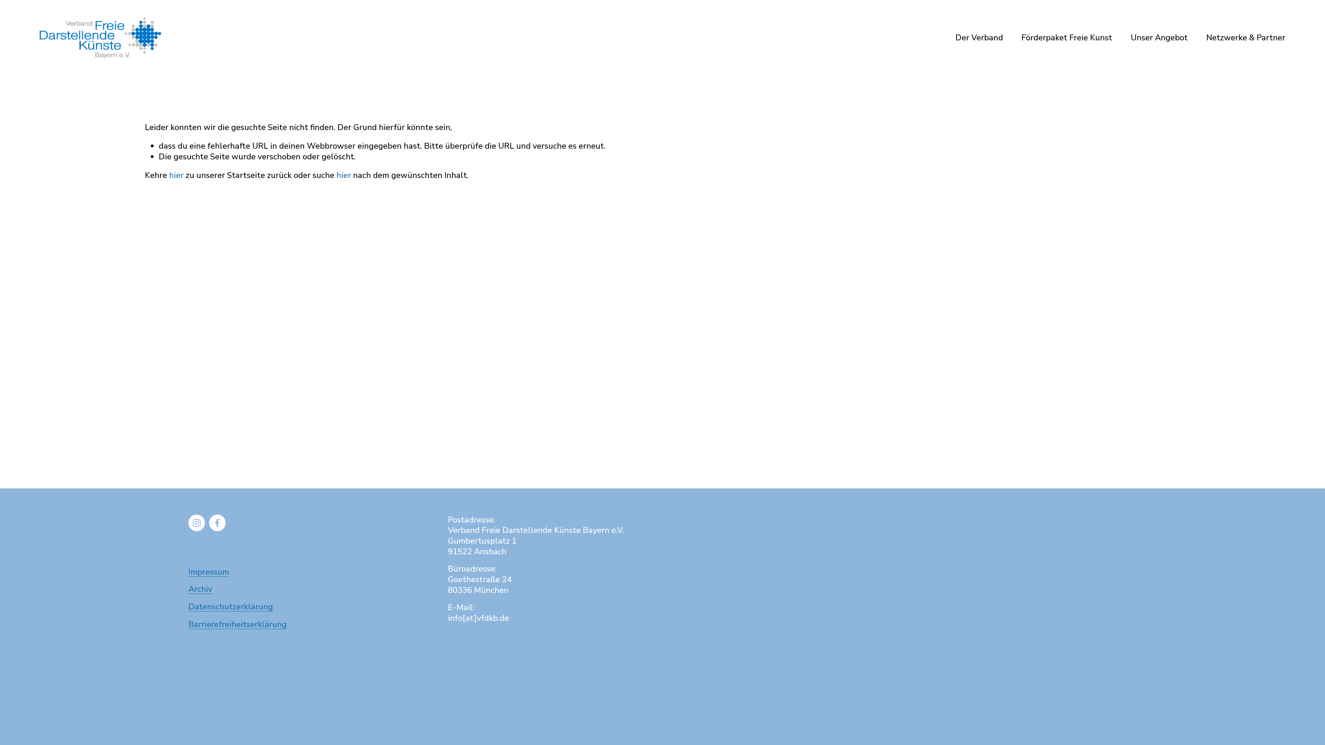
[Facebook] (217, 523)
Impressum (208, 572)
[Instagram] (196, 523)
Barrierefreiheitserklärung (237, 624)
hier (176, 175)
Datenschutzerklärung (230, 607)
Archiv (200, 589)
